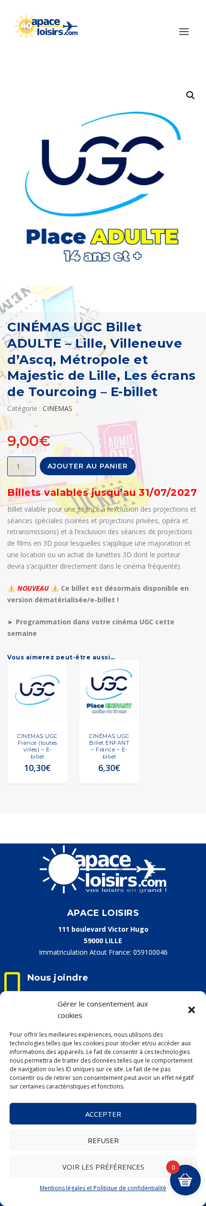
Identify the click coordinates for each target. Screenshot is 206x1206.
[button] (191, 1010)
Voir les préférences (103, 1166)
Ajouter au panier (87, 466)
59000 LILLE (103, 940)
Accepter (103, 1114)
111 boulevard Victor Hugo (103, 929)
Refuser (103, 1140)
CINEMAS (57, 408)
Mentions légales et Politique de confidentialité (103, 1188)
